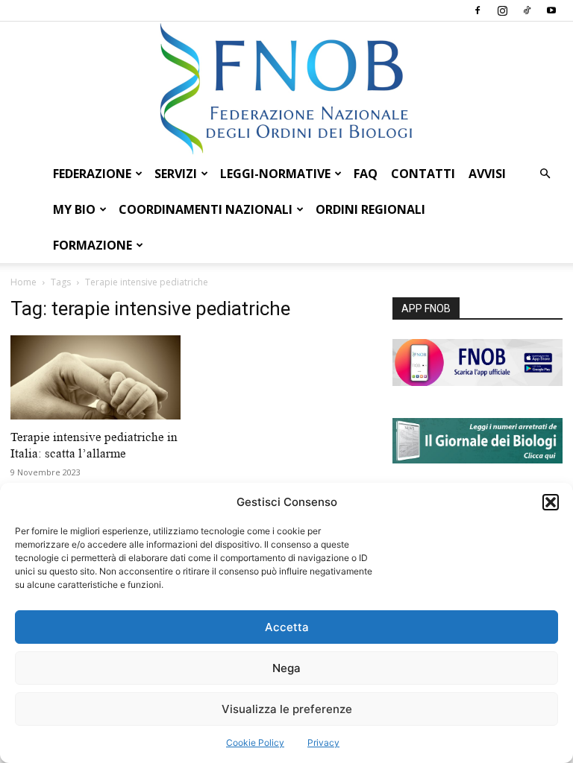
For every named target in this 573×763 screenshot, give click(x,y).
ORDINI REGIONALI (370, 209)
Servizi (175, 173)
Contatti (423, 173)
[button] (550, 502)
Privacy (323, 742)
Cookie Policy (255, 742)
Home (23, 282)
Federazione (92, 173)
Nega (286, 668)
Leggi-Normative (275, 173)
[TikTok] (527, 10)
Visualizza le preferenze (287, 709)
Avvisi (487, 173)
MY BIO (74, 209)
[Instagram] (502, 10)
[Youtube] (551, 10)
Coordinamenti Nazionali (205, 209)
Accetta (287, 627)
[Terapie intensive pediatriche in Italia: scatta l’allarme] (95, 377)
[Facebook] (477, 10)
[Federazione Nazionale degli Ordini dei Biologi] (286, 89)
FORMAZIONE (92, 245)
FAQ (366, 173)
